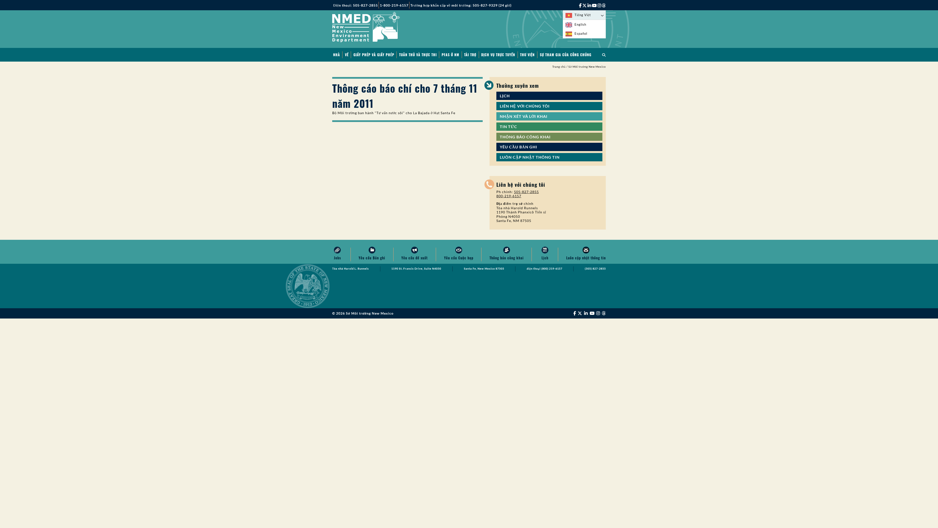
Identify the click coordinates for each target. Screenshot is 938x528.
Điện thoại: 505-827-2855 (355, 5)
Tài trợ (470, 54)
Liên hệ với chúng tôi (525, 106)
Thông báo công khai (525, 136)
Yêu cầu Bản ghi (518, 146)
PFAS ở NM (450, 54)
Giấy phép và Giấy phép (373, 54)
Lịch (505, 95)
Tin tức (508, 126)
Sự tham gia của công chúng (565, 54)
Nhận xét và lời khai (523, 116)
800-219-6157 (508, 196)
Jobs (337, 257)
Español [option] (581, 33)
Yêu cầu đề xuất (414, 257)
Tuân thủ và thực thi (418, 54)
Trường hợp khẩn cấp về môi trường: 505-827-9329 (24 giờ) (461, 5)
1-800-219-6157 (394, 5)
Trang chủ (559, 66)
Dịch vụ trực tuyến (498, 54)
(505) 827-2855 (595, 268)
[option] (584, 24)
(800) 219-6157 (551, 268)
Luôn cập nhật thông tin (530, 157)
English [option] (580, 24)
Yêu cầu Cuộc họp (458, 257)
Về (347, 54)
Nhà (336, 54)
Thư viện (527, 54)
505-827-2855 (526, 192)
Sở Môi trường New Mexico (587, 66)
